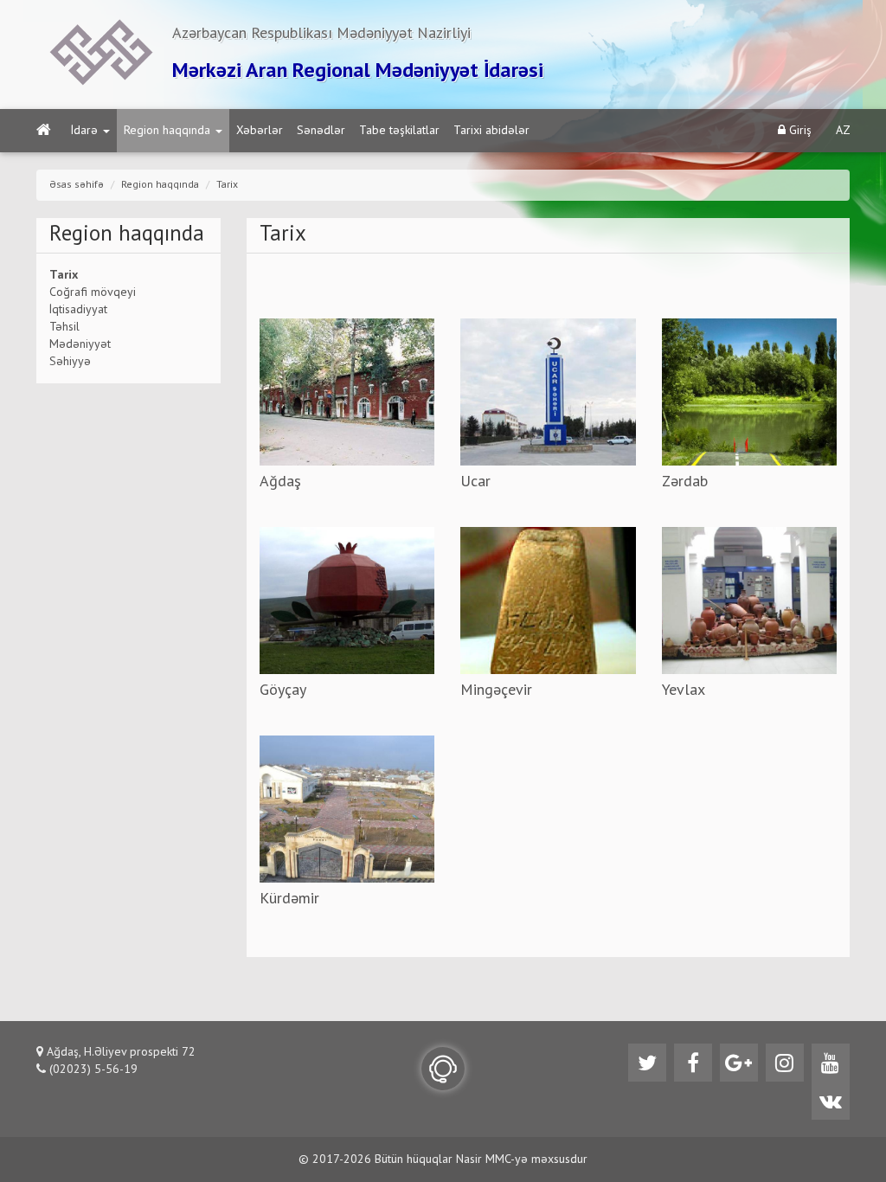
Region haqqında (167, 131)
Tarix (227, 185)
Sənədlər (321, 131)
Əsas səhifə (76, 185)
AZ (843, 131)
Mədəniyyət (80, 344)
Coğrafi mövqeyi (92, 292)
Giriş (799, 131)
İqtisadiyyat (78, 310)
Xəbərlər (259, 131)
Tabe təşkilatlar (399, 131)
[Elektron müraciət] (443, 1068)
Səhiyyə (70, 362)
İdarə (84, 131)
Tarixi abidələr (491, 131)
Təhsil (64, 327)
